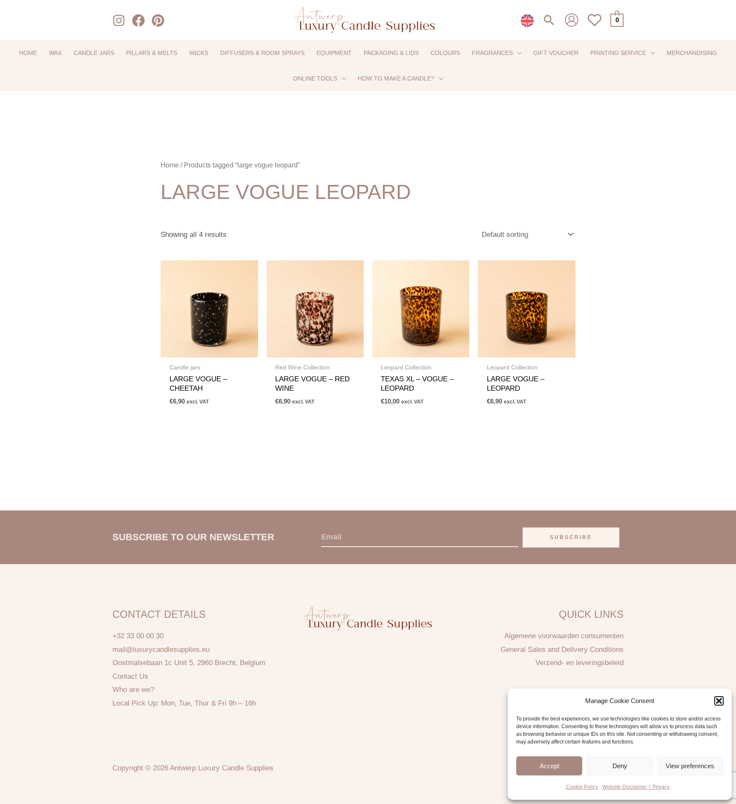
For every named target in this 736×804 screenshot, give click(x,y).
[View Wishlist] (594, 25)
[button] (719, 701)
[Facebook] (138, 20)
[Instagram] (118, 20)
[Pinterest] (158, 20)
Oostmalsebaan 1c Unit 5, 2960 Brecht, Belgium (188, 663)
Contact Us (130, 676)
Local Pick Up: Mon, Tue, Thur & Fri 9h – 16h (184, 703)
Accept (549, 765)
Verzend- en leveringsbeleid (579, 663)
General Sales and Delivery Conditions (562, 650)
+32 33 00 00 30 (138, 636)
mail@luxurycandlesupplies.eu (161, 650)
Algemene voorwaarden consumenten (564, 636)
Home (170, 165)
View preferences (690, 765)
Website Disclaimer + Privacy (636, 787)
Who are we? (133, 690)
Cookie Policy (582, 787)
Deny (619, 765)
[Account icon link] (571, 20)
